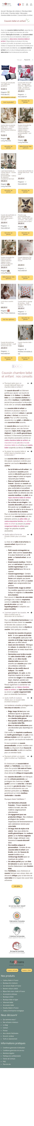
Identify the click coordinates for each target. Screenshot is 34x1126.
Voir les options (8, 319)
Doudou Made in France (10, 1008)
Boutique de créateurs (14, 11)
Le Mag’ (5, 1025)
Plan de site (7, 1064)
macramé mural (10, 443)
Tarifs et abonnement (10, 1039)
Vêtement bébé (8, 1002)
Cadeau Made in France (10, 980)
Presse (5, 1031)
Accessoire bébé (8, 1005)
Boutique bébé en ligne (10, 1000)
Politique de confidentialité (12, 1056)
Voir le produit (8, 102)
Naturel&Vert (22, 97)
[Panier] (31, 4)
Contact (5, 1028)
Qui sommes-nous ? (9, 1020)
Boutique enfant (8, 997)
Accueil (3, 11)
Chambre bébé (14, 13)
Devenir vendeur (8, 1036)
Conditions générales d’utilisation (14, 1048)
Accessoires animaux (10, 994)
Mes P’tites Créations (8, 313)
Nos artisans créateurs (10, 1022)
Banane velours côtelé (10, 989)
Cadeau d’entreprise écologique (13, 1011)
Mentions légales (8, 1053)
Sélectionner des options (25, 147)
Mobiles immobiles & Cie (25, 353)
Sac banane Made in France (12, 986)
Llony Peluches (6, 141)
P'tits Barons (5, 94)
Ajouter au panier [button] (25, 101)
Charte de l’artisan (9, 1059)
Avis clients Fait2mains (10, 1033)
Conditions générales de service (13, 1050)
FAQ (4, 1061)
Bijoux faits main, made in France (14, 991)
